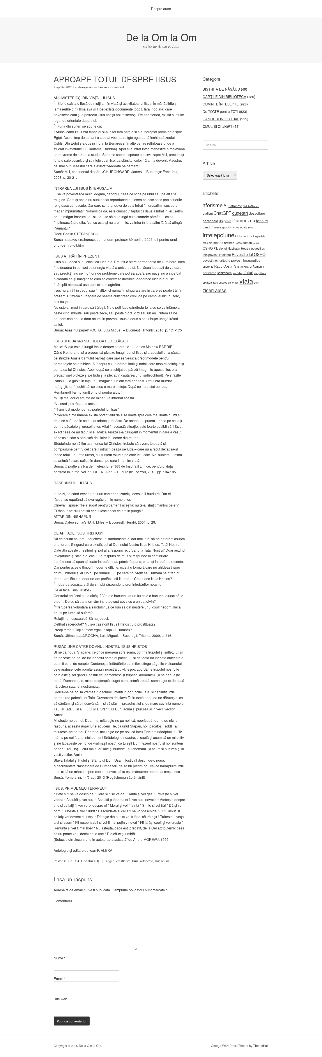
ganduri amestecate (234, 227)
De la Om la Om (161, 37)
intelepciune (218, 234)
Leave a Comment (111, 87)
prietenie (208, 266)
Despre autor (161, 8)
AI (225, 205)
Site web (60, 998)
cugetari (240, 212)
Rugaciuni (162, 861)
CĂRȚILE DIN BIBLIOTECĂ (224, 96)
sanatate (209, 272)
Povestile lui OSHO (248, 254)
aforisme (213, 205)
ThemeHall (260, 1045)
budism (208, 213)
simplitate (260, 273)
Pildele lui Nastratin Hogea (232, 248)
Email (59, 978)
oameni (247, 242)
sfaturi (247, 272)
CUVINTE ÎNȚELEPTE (221, 104)
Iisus (135, 861)
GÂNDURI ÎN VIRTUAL (221, 118)
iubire (238, 236)
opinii (256, 243)
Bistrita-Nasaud (251, 206)
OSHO (208, 248)
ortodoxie (146, 861)
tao (237, 282)
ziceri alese (214, 290)
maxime (207, 243)
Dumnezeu (243, 220)
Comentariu (63, 900)
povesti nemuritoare (216, 260)
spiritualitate (210, 282)
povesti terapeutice (245, 260)
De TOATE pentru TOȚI (84, 861)
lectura (247, 236)
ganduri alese (212, 227)
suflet (231, 282)
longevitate (259, 236)
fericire (262, 220)
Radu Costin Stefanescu (233, 266)
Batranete (235, 206)
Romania (258, 266)
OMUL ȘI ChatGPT (217, 126)
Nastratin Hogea (233, 243)
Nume (59, 958)
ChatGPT (222, 213)
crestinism (123, 861)
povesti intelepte (219, 254)
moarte (218, 242)
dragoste (225, 221)
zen (256, 282)
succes (223, 282)
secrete (237, 273)
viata (246, 280)
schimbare (224, 273)
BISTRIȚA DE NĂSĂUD (221, 89)
